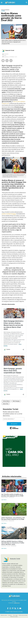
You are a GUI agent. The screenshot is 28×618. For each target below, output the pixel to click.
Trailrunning (5, 10)
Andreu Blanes (6, 401)
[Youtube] (20, 608)
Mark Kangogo (16, 401)
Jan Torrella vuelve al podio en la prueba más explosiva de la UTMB (12, 495)
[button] (26, 2)
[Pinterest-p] (13, 608)
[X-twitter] (18, 608)
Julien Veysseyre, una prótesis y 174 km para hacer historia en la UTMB (13, 518)
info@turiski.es (17, 602)
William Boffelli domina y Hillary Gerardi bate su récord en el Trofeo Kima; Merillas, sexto (12, 542)
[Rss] (15, 608)
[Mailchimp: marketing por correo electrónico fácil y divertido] (14, 429)
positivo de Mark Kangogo (9, 214)
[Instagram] (10, 608)
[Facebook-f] (8, 608)
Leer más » (4, 499)
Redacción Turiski (9, 50)
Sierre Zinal (5, 403)
